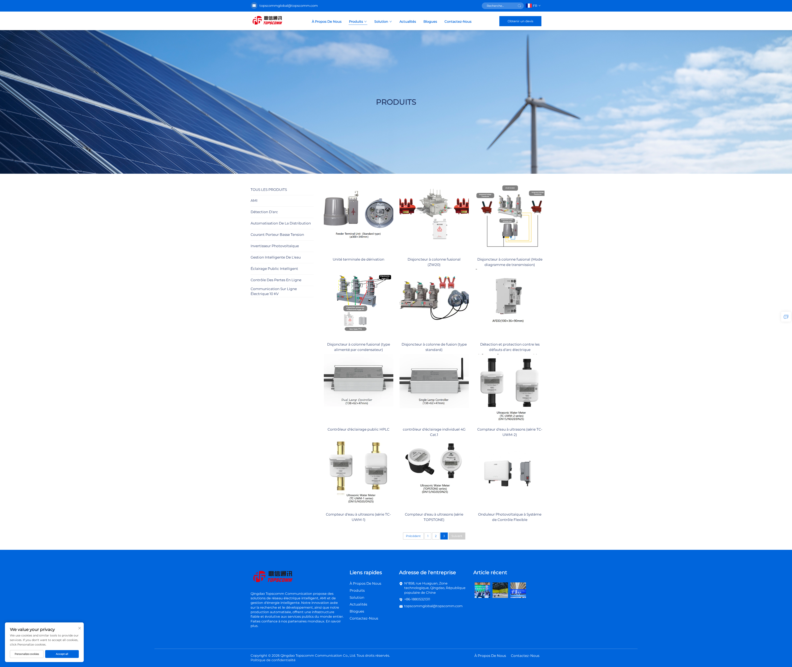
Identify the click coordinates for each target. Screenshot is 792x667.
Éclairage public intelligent (274, 269)
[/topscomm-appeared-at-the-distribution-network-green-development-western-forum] (482, 590)
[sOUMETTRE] (519, 5)
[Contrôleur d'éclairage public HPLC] (358, 389)
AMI (254, 200)
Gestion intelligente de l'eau (276, 257)
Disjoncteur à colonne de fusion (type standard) (434, 347)
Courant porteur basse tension (277, 235)
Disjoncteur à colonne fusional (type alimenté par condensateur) (358, 347)
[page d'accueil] (267, 20)
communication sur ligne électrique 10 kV (274, 291)
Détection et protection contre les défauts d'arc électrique (510, 347)
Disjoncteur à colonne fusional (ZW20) (434, 262)
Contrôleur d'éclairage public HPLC (358, 429)
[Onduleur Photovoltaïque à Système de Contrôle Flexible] (509, 474)
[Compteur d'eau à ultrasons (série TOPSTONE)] (434, 474)
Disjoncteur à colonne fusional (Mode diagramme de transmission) (509, 262)
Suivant (456, 536)
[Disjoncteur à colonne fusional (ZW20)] (434, 218)
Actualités (408, 22)
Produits (356, 22)
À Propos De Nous (327, 22)
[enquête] (786, 317)
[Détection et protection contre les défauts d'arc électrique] (509, 304)
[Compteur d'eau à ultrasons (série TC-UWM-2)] (509, 389)
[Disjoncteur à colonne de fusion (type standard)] (434, 304)
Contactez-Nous (457, 22)
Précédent (413, 536)
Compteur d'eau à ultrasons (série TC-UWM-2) (509, 432)
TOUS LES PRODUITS (269, 190)
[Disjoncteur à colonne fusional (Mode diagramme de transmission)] (509, 218)
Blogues (430, 22)
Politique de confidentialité (273, 660)
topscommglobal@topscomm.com (433, 606)
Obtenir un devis (520, 21)
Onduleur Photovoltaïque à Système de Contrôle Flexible (509, 517)
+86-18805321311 (417, 599)
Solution (381, 22)
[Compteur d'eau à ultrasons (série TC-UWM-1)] (358, 474)
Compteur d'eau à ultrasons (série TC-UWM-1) (358, 517)
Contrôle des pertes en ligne (276, 280)
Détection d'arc (264, 212)
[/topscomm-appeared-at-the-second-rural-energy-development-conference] (500, 590)
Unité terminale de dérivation (358, 259)
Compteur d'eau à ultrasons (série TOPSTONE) (434, 517)
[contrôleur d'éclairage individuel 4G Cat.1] (434, 389)
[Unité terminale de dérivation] (358, 218)
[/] (273, 577)
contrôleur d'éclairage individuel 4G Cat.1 (434, 432)
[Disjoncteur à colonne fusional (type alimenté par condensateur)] (358, 304)
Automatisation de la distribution (281, 223)
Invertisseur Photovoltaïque (275, 246)
